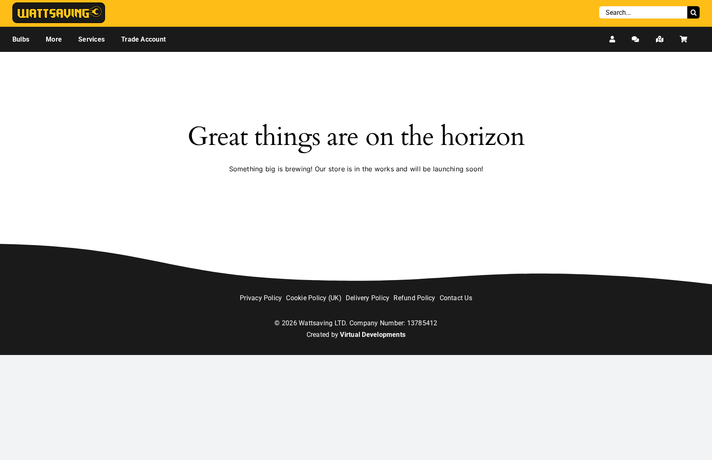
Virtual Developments (372, 335)
